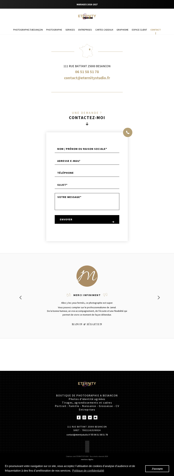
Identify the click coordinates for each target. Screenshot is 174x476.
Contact (155, 29)
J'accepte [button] (157, 468)
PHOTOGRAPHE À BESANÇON (28, 29)
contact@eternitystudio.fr (78, 434)
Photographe (54, 29)
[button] (157, 297)
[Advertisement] (62, 346)
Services (70, 29)
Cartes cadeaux (104, 29)
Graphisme (122, 29)
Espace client (139, 29)
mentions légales (87, 459)
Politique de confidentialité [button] (88, 470)
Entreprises (85, 29)
